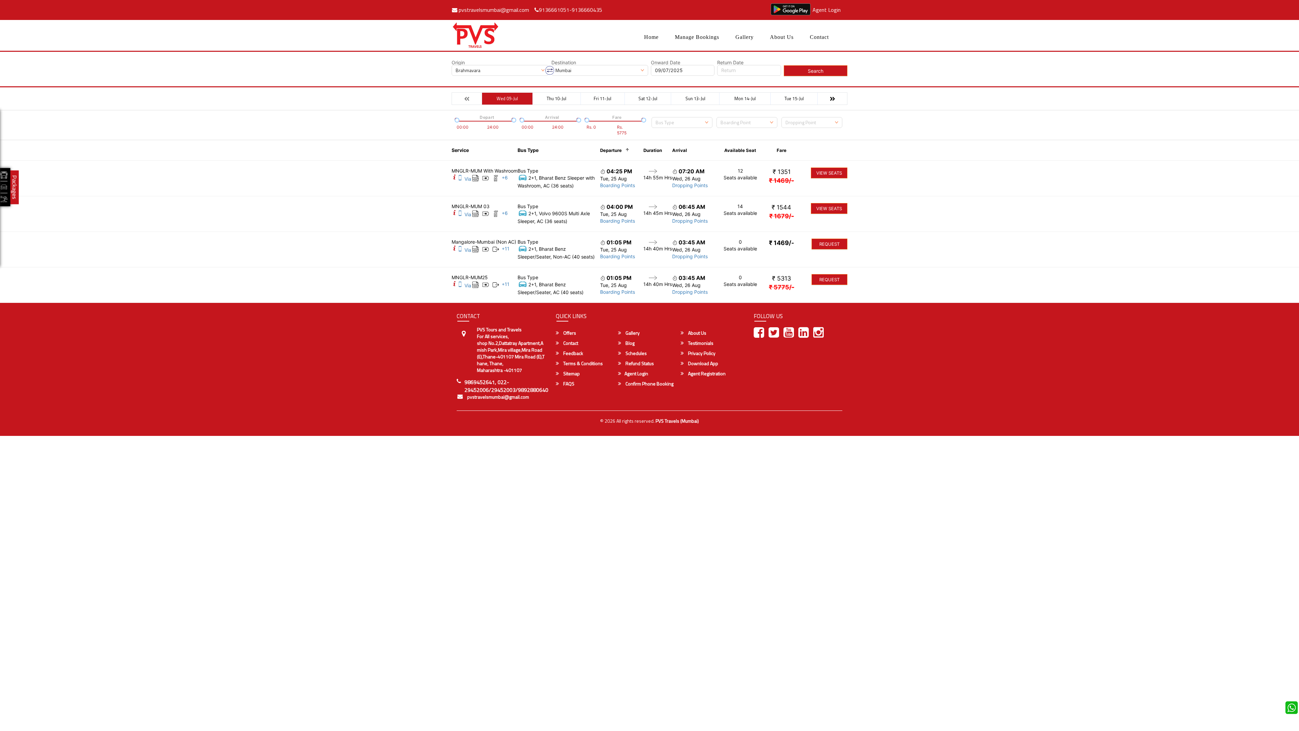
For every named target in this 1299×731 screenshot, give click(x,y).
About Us (782, 37)
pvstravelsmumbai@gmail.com (493, 10)
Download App (702, 363)
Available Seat (740, 150)
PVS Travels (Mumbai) (677, 420)
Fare (782, 150)
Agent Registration (706, 373)
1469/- (781, 180)
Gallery (744, 37)
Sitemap (571, 373)
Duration (652, 150)
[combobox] (682, 122)
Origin (458, 62)
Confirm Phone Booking (649, 383)
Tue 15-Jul (794, 98)
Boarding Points (617, 185)
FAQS (568, 383)
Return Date (730, 62)
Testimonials (700, 343)
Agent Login (827, 10)
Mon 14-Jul (745, 98)
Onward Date (665, 62)
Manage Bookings (697, 37)
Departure (611, 150)
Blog (629, 343)
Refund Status (639, 363)
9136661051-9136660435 (570, 10)
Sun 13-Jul (695, 98)
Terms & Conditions (582, 363)
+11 (505, 248)
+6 (505, 177)
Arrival (679, 150)
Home (651, 37)
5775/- (781, 287)
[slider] (456, 119)
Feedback (572, 353)
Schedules (635, 353)
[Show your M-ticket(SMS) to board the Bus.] (460, 179)
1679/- (781, 216)
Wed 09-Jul (507, 98)
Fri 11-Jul (602, 98)
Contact (819, 37)
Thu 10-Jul (556, 98)
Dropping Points (690, 185)
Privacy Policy (701, 353)
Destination (563, 62)
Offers (569, 333)
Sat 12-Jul (647, 98)
